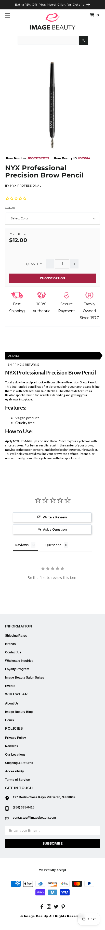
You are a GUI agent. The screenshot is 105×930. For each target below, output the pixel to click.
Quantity (34, 264)
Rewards (11, 746)
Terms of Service (17, 780)
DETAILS (13, 355)
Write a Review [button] (55, 517)
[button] (7, 15)
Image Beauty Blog (19, 712)
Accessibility (14, 771)
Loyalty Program (17, 669)
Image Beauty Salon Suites (24, 677)
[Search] (83, 40)
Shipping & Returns (19, 763)
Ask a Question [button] (55, 529)
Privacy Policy (15, 738)
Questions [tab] (53, 545)
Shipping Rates (16, 635)
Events (10, 686)
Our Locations (15, 754)
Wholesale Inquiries (19, 661)
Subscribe (53, 843)
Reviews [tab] (22, 545)
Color (10, 207)
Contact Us (13, 652)
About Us (12, 703)
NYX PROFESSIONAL (25, 185)
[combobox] (48, 40)
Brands (10, 644)
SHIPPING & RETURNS (23, 364)
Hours (9, 720)
